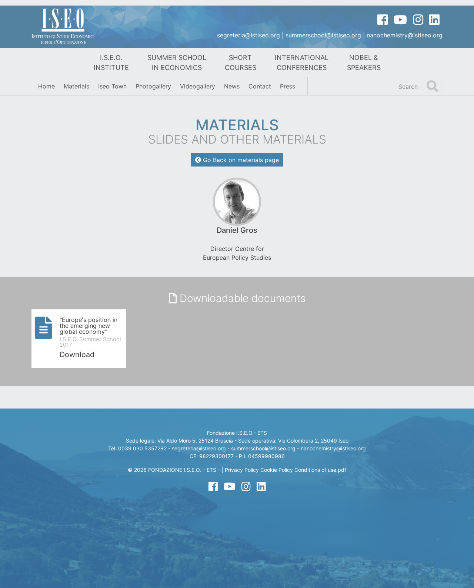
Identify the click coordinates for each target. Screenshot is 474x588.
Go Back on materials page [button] (240, 160)
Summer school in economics (176, 62)
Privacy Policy (242, 470)
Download (77, 354)
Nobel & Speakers (364, 62)
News (232, 86)
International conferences (301, 62)
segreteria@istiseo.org (248, 35)
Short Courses (240, 62)
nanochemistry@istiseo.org (405, 35)
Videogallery (197, 86)
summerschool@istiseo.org (323, 35)
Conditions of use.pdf (320, 470)
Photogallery (153, 86)
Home (46, 86)
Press (287, 86)
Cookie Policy (276, 470)
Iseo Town (112, 86)
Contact (259, 86)
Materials (76, 86)
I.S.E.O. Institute (111, 62)
